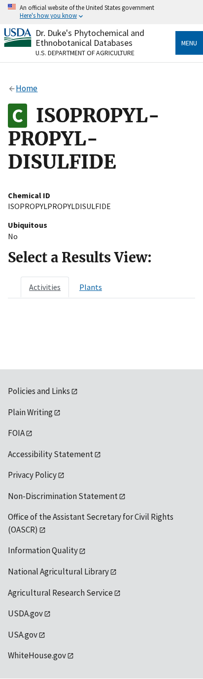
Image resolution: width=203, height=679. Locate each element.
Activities (45, 287)
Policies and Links (39, 391)
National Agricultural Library (58, 571)
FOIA (16, 433)
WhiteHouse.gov (37, 655)
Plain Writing (30, 412)
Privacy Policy (32, 474)
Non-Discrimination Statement (63, 496)
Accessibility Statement (50, 454)
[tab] (45, 287)
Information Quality (43, 550)
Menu (189, 42)
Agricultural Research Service (60, 592)
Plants (90, 287)
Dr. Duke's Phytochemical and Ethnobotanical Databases (89, 37)
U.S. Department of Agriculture (85, 52)
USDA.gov (25, 613)
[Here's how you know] (101, 12)
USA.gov (22, 634)
